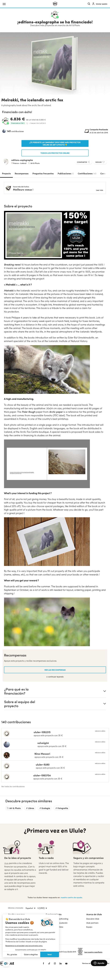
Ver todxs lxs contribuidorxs (13, 786)
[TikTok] (49, 963)
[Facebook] (43, 963)
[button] (6, 963)
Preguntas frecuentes (43, 173)
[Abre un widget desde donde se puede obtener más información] (99, 963)
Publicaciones (66, 173)
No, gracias (12, 954)
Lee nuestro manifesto (93, 952)
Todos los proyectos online (55, 153)
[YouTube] (66, 963)
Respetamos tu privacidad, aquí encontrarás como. (24, 945)
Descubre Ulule (92, 918)
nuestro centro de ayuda (71, 897)
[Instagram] (55, 963)
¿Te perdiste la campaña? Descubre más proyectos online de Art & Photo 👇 (55, 143)
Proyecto (6, 173)
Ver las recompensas (55, 669)
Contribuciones (87, 173)
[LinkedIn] (61, 963)
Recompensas (21, 173)
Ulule (6, 863)
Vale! (49, 954)
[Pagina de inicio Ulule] (55, 3)
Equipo (89, 927)
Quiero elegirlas (31, 954)
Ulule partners (92, 923)
